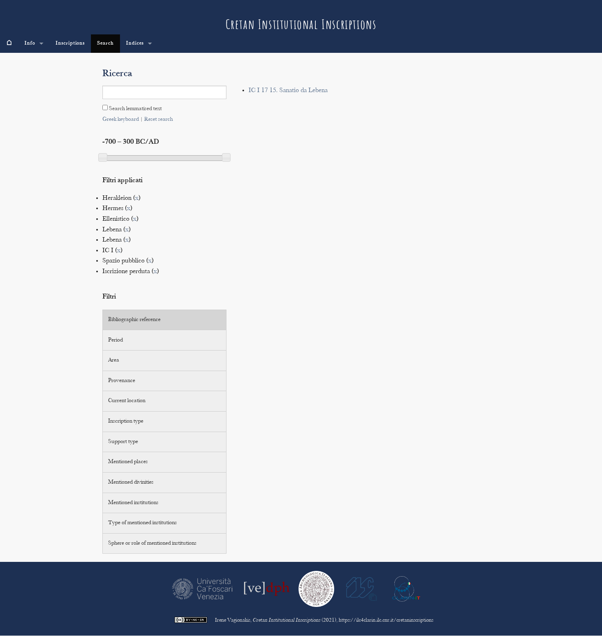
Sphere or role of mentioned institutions (152, 543)
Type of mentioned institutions (142, 523)
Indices (135, 43)
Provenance (121, 381)
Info (30, 43)
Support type (123, 442)
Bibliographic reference (134, 320)
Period (115, 340)
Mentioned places (128, 462)
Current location (126, 401)
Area (113, 360)
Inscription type (125, 421)
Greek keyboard (120, 119)
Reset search (158, 119)
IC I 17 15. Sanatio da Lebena (288, 90)
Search (105, 43)
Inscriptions (70, 43)
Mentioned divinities (131, 482)
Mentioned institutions (133, 503)
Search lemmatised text (135, 109)
